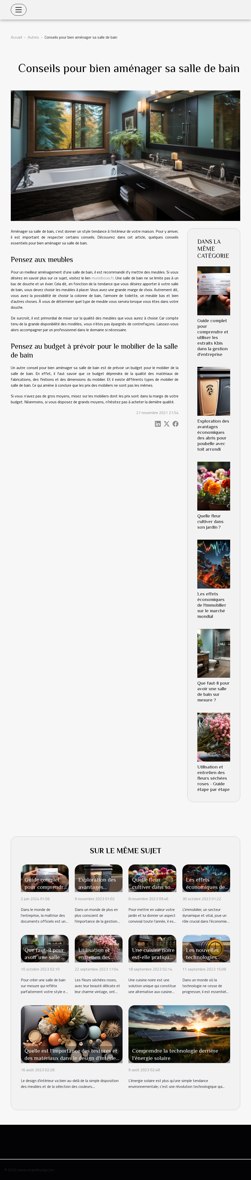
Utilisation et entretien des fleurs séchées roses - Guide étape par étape (213, 778)
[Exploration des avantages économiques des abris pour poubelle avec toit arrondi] (213, 391)
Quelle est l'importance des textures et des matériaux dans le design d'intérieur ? (73, 1058)
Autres (33, 37)
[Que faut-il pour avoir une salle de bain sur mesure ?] (213, 653)
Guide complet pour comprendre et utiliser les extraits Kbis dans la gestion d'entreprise (212, 337)
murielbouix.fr (102, 278)
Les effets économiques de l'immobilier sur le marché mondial (211, 605)
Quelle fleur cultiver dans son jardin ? (210, 521)
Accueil (16, 37)
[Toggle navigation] (18, 10)
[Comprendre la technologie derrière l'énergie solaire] (179, 1034)
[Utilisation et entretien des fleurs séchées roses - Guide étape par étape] (213, 737)
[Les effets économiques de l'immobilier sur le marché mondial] (213, 564)
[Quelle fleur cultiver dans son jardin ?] (213, 486)
